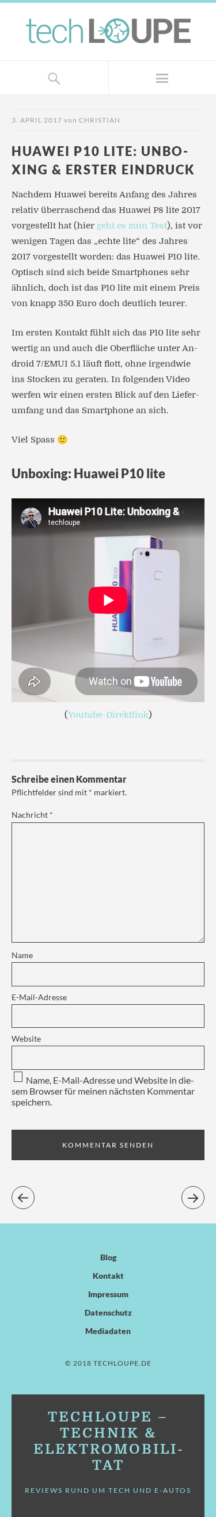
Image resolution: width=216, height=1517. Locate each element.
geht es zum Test (132, 225)
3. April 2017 (37, 120)
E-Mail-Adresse (39, 997)
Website (26, 1038)
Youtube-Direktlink (108, 715)
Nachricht (32, 815)
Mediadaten (108, 1331)
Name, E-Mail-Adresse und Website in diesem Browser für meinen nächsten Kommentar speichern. (103, 1090)
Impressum (108, 1294)
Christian (99, 120)
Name (22, 955)
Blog (108, 1257)
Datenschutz (108, 1312)
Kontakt (108, 1275)
